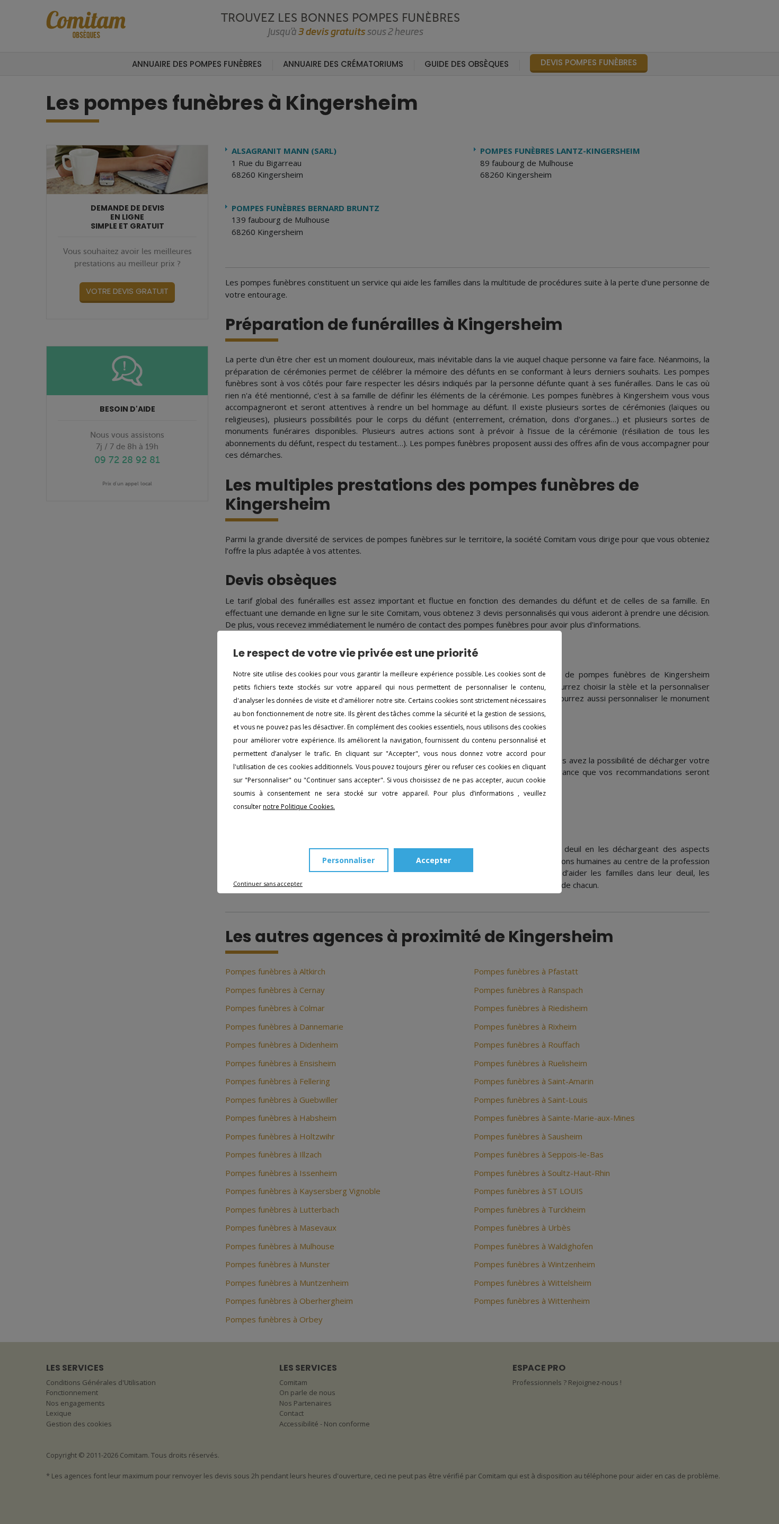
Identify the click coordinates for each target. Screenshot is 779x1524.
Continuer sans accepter (268, 883)
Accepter (433, 860)
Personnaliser (348, 860)
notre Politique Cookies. (299, 806)
